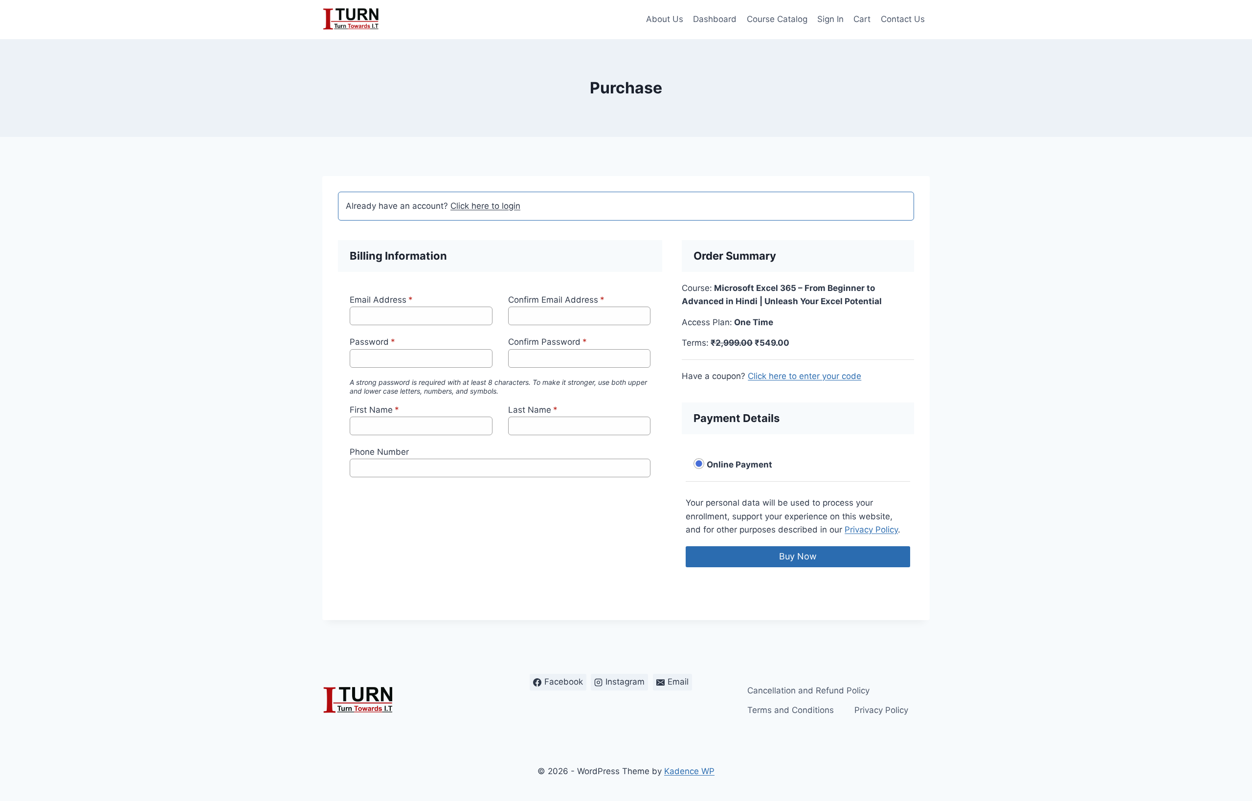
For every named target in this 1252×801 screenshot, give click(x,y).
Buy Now (798, 556)
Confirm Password (547, 342)
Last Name (533, 410)
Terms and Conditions (790, 710)
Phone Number (379, 452)
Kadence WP (689, 771)
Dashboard (715, 19)
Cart (862, 19)
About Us (664, 19)
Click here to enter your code (804, 376)
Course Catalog (777, 19)
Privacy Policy (871, 529)
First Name (374, 410)
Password (372, 342)
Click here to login (485, 206)
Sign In (830, 19)
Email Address (381, 300)
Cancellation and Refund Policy (808, 690)
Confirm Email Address (556, 300)
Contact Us (903, 19)
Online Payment (739, 464)
